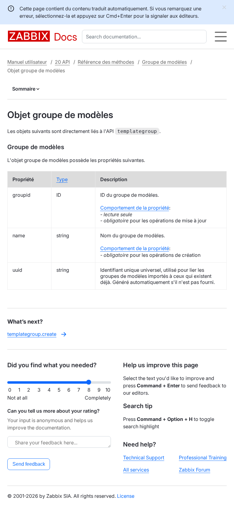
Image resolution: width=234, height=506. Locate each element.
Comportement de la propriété (134, 208)
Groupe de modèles (164, 62)
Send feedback (28, 464)
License (125, 496)
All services (136, 470)
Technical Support (143, 457)
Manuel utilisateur (27, 62)
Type (62, 179)
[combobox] (145, 36)
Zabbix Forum (194, 470)
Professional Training (203, 457)
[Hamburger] (221, 36)
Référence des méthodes (106, 62)
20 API (62, 62)
